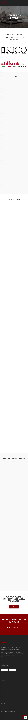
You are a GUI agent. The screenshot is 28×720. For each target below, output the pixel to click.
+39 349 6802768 (12, 708)
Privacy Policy (5, 669)
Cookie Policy (12, 669)
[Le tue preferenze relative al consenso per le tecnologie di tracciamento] (25, 717)
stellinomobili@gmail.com (9, 711)
